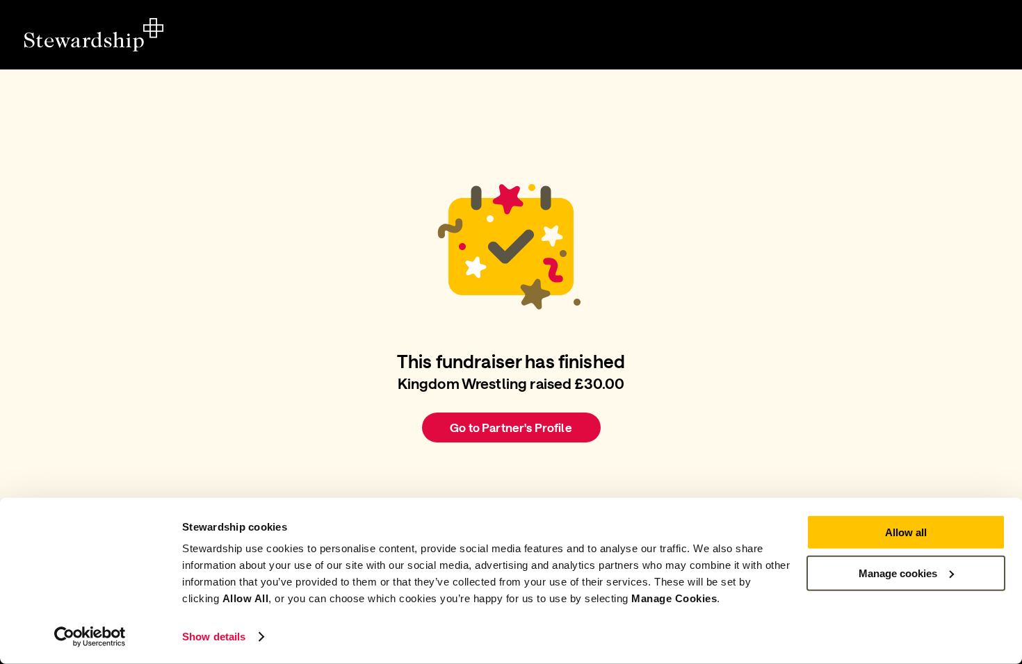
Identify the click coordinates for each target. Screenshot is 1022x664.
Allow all (906, 532)
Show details (213, 636)
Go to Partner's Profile (510, 427)
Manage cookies (898, 573)
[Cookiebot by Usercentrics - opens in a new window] (90, 636)
